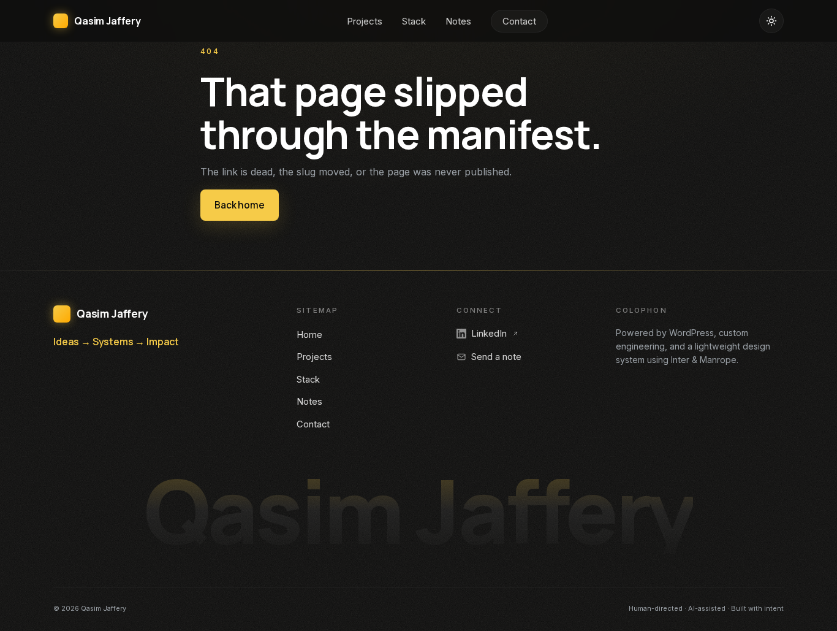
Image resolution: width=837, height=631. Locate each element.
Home (309, 334)
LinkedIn (489, 333)
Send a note (496, 356)
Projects (364, 21)
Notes (458, 21)
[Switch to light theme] (771, 21)
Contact (519, 21)
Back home (239, 205)
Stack (414, 21)
